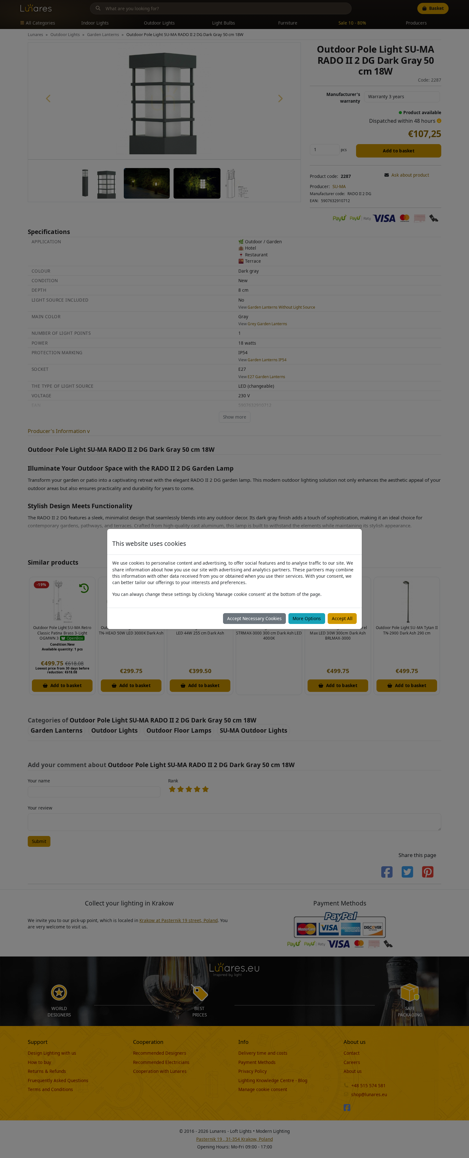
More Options (307, 618)
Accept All (342, 618)
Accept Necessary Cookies (254, 618)
